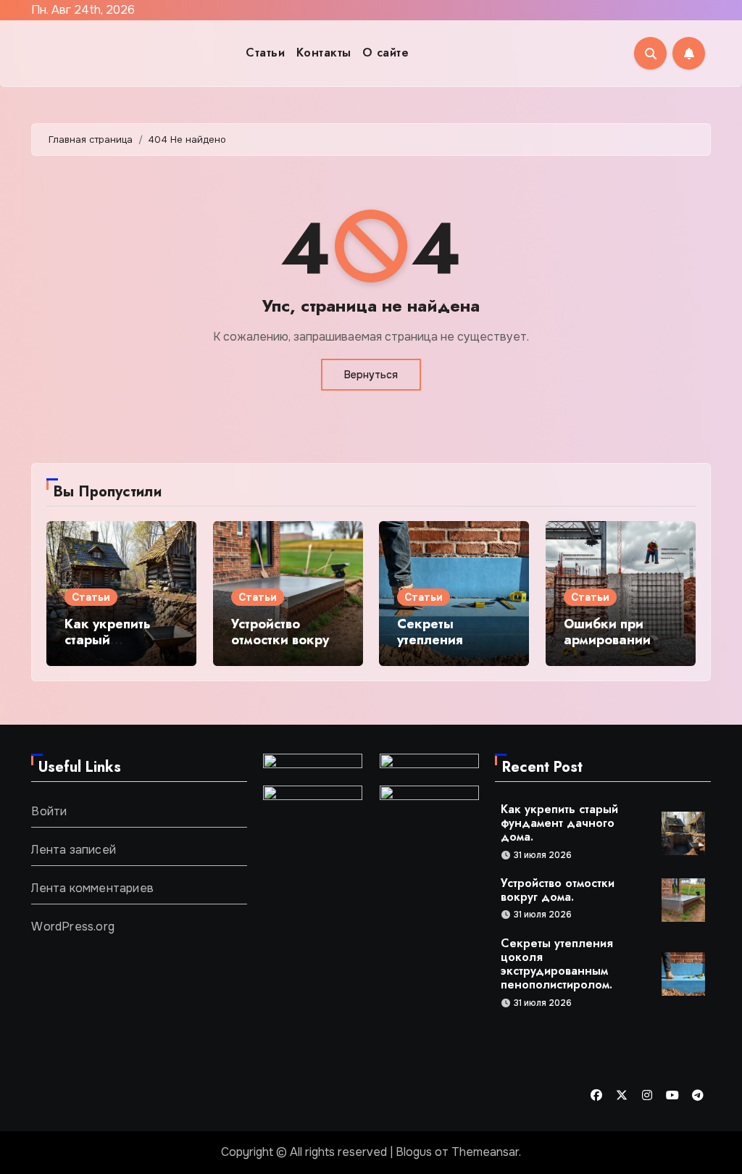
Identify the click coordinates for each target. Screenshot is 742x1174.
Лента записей (73, 849)
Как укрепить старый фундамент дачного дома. (111, 647)
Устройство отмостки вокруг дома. (282, 640)
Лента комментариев (92, 888)
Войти (49, 811)
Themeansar (485, 1152)
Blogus (414, 1152)
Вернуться (371, 374)
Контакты (323, 52)
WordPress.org (72, 926)
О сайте (385, 52)
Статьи (265, 52)
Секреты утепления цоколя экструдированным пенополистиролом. (557, 964)
